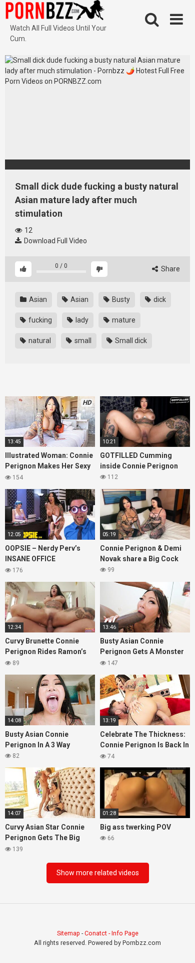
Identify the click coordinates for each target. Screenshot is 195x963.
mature (123, 320)
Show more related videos (97, 873)
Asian (37, 299)
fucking (39, 320)
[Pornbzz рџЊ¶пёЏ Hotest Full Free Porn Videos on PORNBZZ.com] (55, 11)
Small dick (130, 341)
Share (170, 269)
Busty (120, 299)
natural (39, 341)
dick (159, 299)
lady (81, 320)
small (82, 341)
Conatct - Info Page (111, 933)
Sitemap (68, 933)
